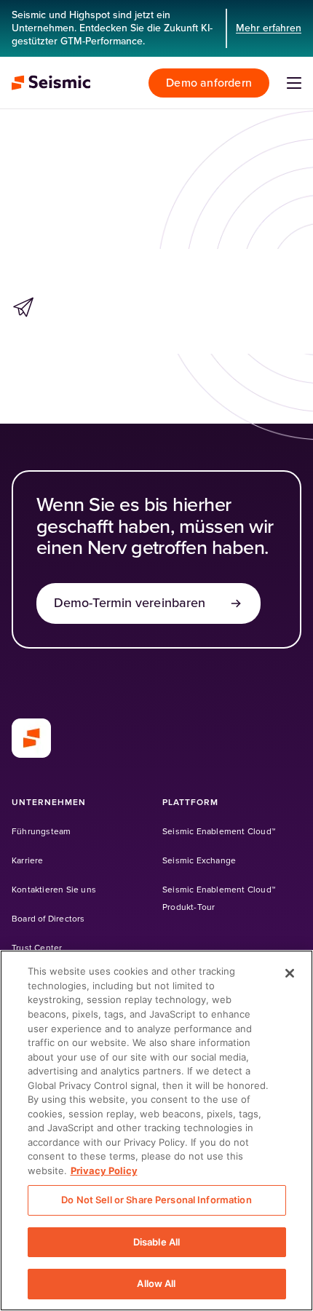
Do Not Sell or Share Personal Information (156, 1199)
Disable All (156, 1242)
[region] (156, 1130)
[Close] (290, 973)
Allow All (156, 1283)
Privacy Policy (104, 1170)
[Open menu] (294, 83)
